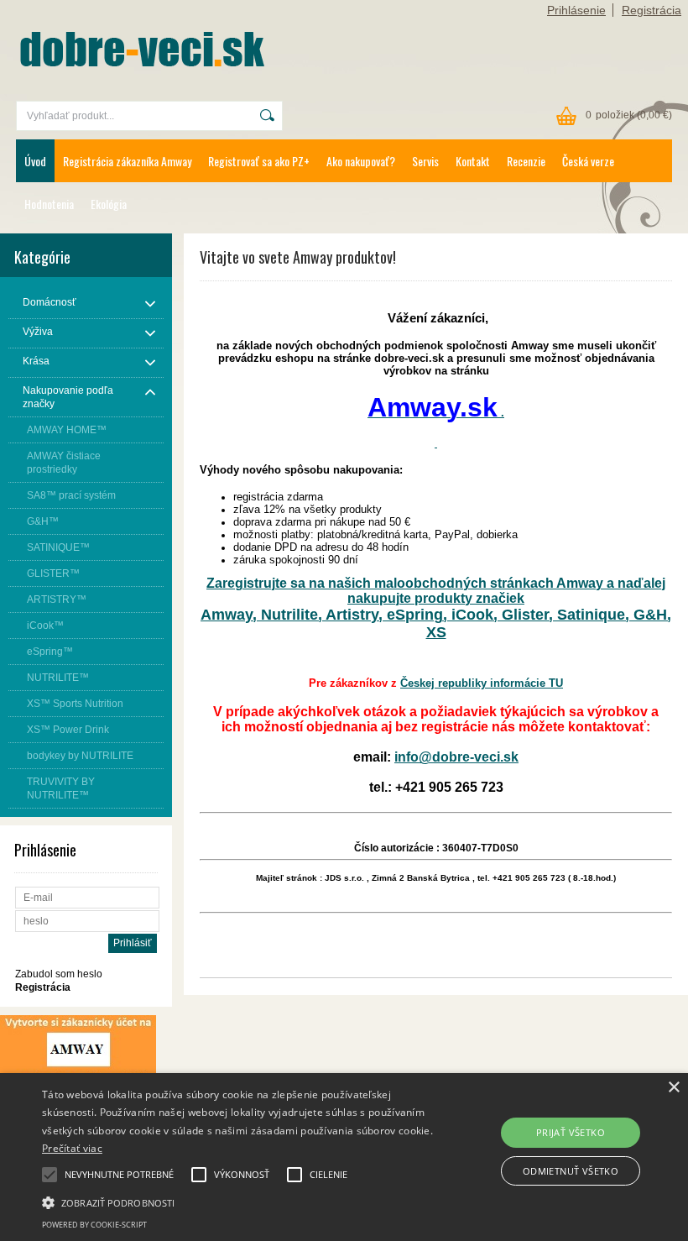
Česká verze (588, 161)
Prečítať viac (72, 1148)
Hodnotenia (49, 203)
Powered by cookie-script (94, 1224)
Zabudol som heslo (58, 974)
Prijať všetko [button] (570, 1132)
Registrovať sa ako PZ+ (259, 161)
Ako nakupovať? (360, 161)
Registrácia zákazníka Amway (127, 161)
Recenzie (526, 161)
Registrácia (651, 10)
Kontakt (473, 161)
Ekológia (109, 203)
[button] (238, 1201)
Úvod (35, 161)
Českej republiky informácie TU (481, 683)
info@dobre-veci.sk (456, 757)
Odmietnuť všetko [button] (570, 1171)
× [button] (673, 1087)
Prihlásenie (576, 10)
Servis (425, 161)
